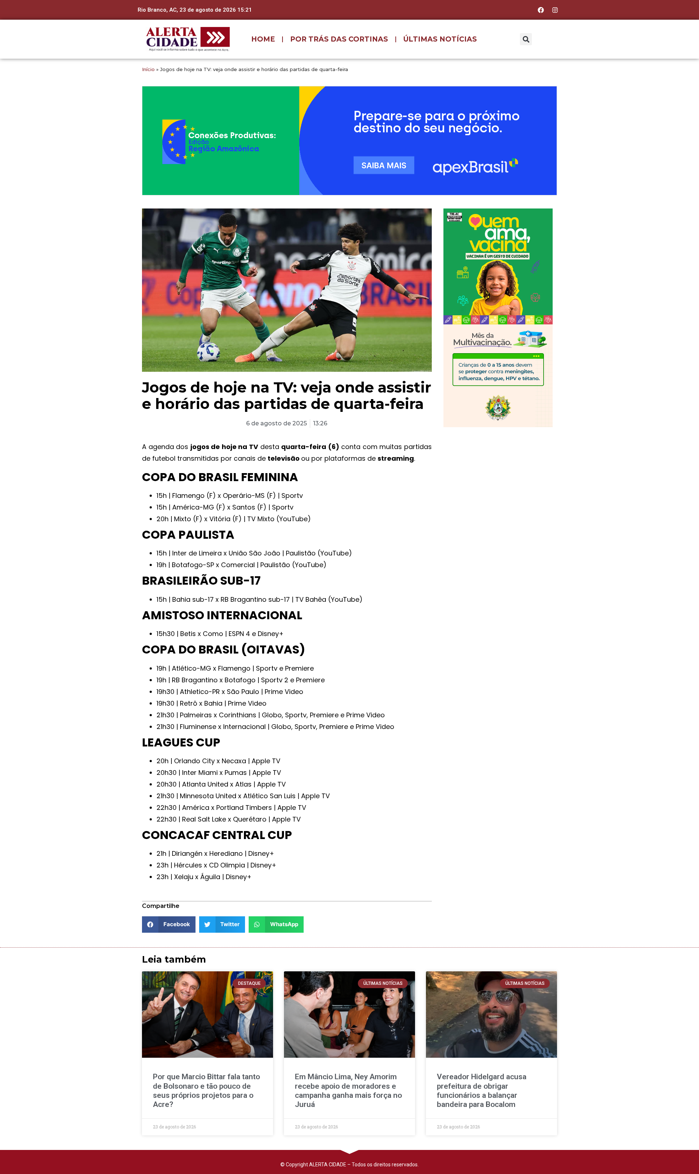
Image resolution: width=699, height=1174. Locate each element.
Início (148, 69)
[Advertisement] (498, 480)
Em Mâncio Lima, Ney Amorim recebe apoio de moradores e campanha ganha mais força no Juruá (348, 1090)
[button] (526, 39)
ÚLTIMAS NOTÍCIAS (440, 39)
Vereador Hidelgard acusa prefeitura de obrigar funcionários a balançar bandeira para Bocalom (481, 1090)
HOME (263, 39)
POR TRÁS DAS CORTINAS (339, 39)
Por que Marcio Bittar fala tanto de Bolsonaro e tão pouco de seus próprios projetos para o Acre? (206, 1090)
